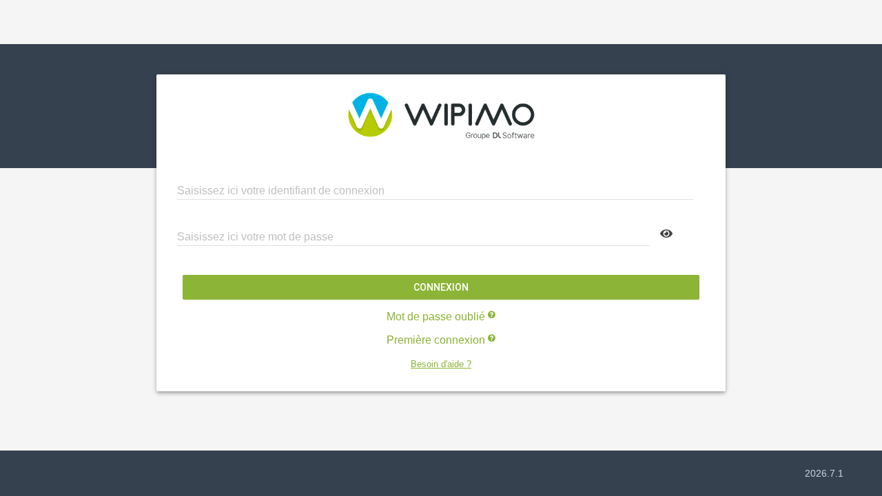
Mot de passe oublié (437, 316)
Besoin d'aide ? (441, 364)
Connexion (441, 287)
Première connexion (437, 340)
